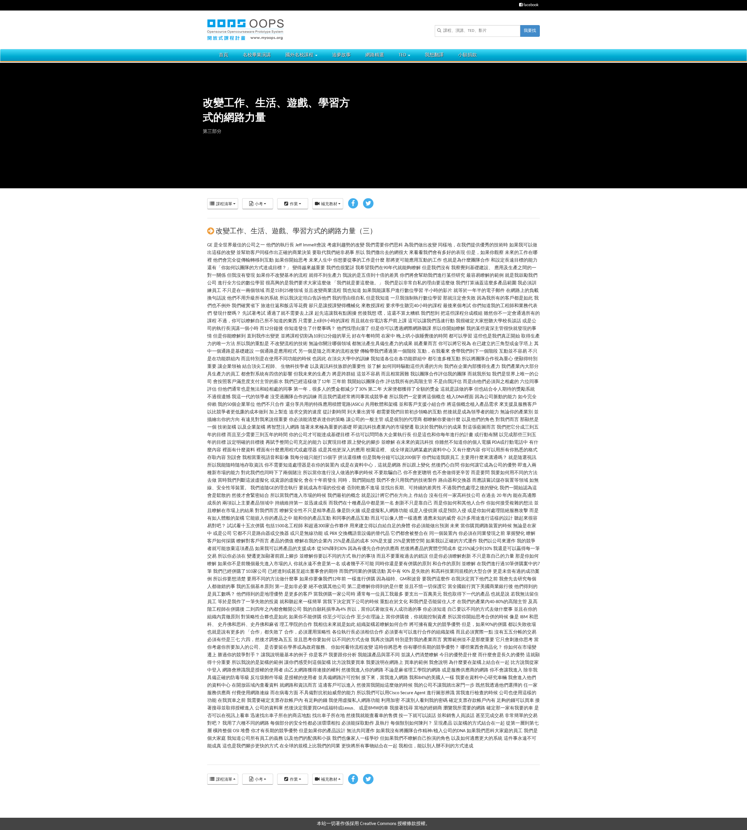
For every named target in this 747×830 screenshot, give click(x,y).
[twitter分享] (368, 203)
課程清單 (224, 204)
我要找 (530, 31)
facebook (530, 5)
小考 (259, 204)
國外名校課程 (300, 55)
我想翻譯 (434, 55)
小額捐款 (467, 55)
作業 (294, 204)
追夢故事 (341, 55)
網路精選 (374, 55)
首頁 (223, 55)
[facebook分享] (353, 203)
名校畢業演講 (257, 55)
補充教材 (329, 204)
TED (403, 55)
